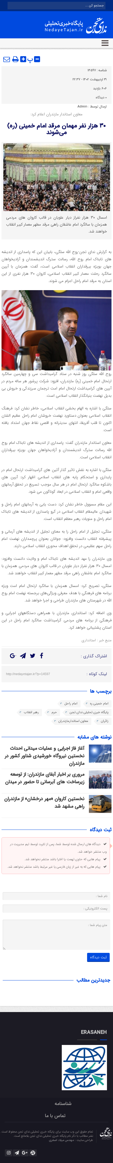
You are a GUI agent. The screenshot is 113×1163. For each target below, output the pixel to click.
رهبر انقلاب (31, 712)
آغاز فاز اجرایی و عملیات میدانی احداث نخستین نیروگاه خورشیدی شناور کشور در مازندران (44, 756)
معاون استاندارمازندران (73, 721)
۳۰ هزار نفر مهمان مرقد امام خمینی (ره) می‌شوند (56, 129)
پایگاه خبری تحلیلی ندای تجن (89, 712)
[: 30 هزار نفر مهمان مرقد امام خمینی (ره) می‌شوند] (7, 59)
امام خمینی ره (99, 703)
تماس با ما (55, 1116)
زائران (104, 721)
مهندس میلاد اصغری (62, 1140)
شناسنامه (63, 1103)
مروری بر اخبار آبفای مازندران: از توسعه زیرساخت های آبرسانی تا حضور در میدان (44, 778)
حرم (54, 712)
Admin (82, 106)
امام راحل (70, 703)
